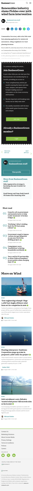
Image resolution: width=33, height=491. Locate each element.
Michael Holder (9, 318)
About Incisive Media (7, 437)
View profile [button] (16, 172)
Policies (3, 446)
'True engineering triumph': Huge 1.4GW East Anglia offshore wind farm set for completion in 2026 (14, 303)
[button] (27, 3)
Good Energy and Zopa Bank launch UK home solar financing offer (16, 194)
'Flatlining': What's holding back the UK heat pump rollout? (17, 226)
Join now (16, 119)
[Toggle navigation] (30, 3)
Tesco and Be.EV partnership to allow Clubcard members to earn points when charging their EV (18, 259)
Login (16, 139)
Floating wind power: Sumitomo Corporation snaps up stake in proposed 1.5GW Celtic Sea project (15, 352)
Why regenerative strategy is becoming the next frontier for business (14, 186)
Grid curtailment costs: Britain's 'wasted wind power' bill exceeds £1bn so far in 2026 (16, 401)
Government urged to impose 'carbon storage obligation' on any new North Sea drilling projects (18, 237)
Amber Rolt (6, 367)
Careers (3, 449)
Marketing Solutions (7, 434)
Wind (3, 298)
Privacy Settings (6, 440)
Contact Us (4, 432)
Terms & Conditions (7, 443)
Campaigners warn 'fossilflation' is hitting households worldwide (16, 248)
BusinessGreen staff (13, 20)
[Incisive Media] (4, 470)
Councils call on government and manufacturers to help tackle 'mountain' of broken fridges (18, 215)
